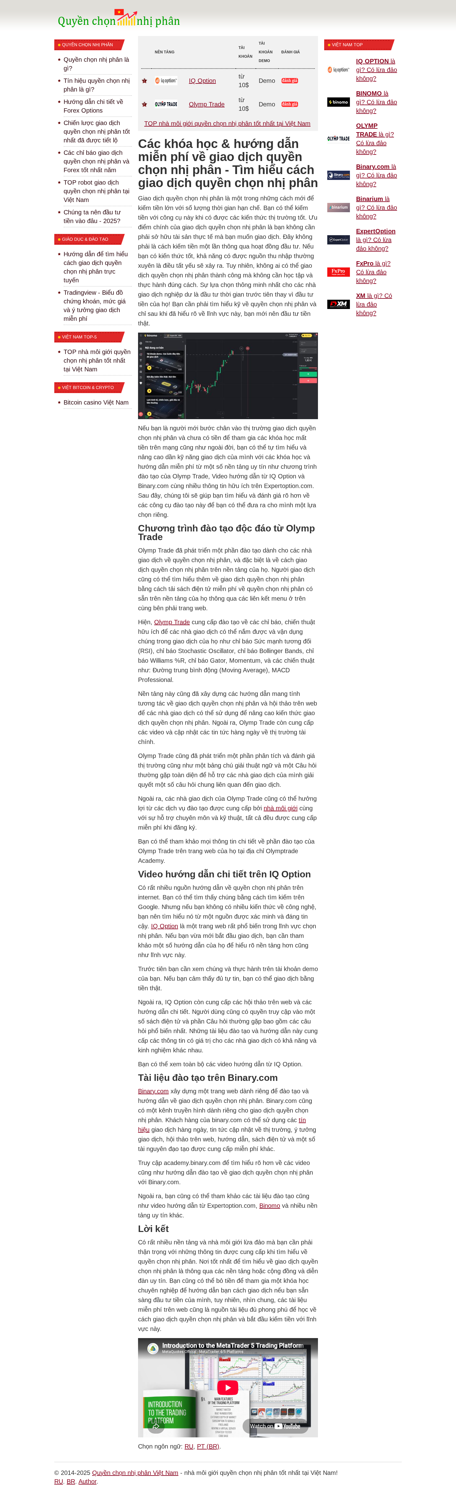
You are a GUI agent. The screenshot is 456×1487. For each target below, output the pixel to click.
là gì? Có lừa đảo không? (376, 70)
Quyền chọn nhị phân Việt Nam (135, 1472)
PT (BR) (208, 1446)
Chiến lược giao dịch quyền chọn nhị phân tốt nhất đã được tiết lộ (97, 131)
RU (189, 1446)
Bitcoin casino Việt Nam (96, 402)
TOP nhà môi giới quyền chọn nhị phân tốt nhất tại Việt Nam (227, 123)
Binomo (269, 1205)
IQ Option (202, 80)
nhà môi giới (280, 808)
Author (87, 1481)
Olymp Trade (207, 104)
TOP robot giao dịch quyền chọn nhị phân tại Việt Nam (96, 191)
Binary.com (153, 1091)
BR (71, 1481)
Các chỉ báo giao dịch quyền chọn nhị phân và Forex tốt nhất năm (96, 161)
